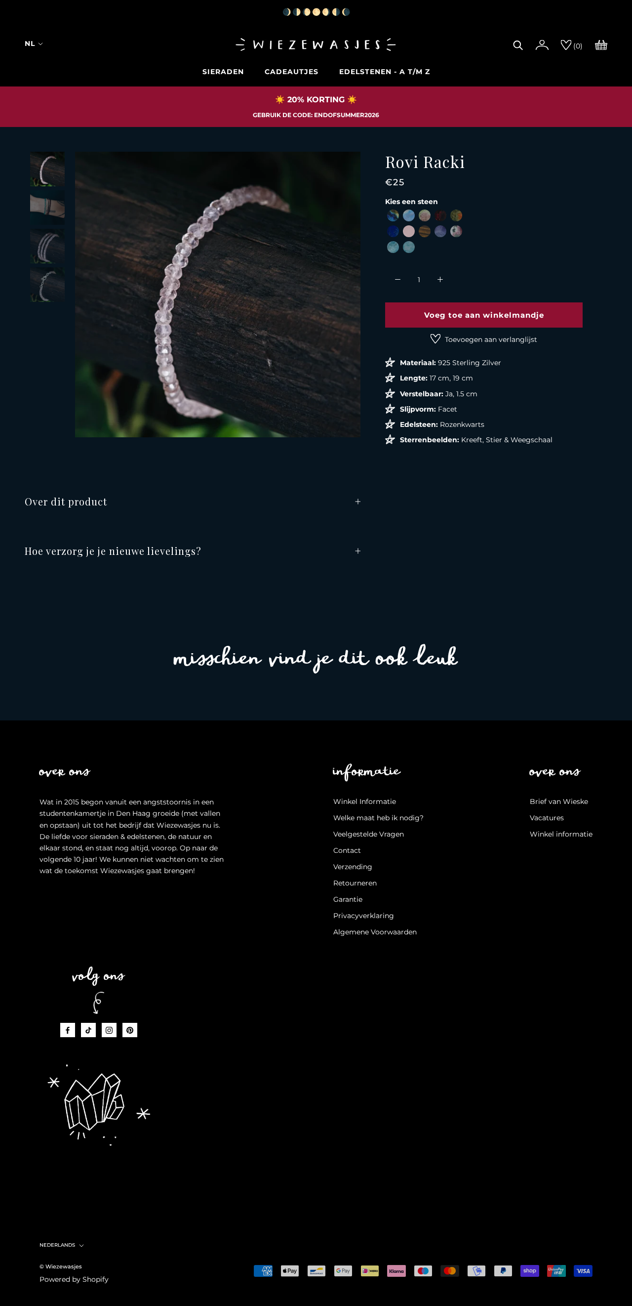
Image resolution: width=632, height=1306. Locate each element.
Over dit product (66, 501)
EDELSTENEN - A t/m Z (384, 71)
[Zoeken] (518, 44)
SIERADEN (223, 71)
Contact (347, 850)
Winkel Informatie (364, 801)
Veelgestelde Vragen (368, 834)
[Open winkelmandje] (601, 44)
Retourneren (355, 883)
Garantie (347, 899)
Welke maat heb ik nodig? (378, 817)
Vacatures (547, 817)
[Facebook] (67, 1030)
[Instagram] (109, 1030)
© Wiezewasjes (61, 1266)
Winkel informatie (561, 834)
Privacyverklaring (363, 915)
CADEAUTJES (291, 71)
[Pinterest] (129, 1030)
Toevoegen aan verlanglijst (490, 339)
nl (30, 43)
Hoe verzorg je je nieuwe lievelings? (113, 550)
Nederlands (57, 1245)
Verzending (352, 866)
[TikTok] (88, 1030)
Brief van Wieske (559, 801)
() (577, 46)
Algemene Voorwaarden (375, 931)
